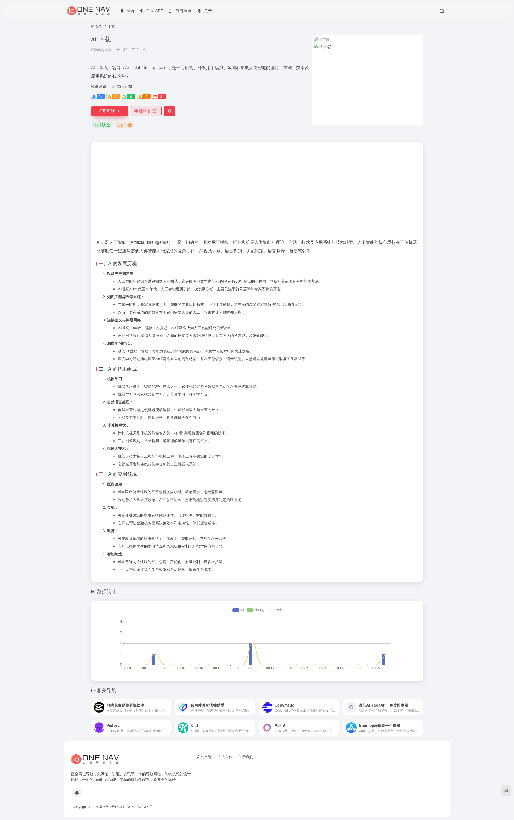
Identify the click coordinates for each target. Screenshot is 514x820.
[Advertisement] (257, 182)
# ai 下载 (124, 125)
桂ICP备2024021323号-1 (137, 806)
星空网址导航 (108, 806)
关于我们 (246, 756)
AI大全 (104, 124)
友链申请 (204, 756)
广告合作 (225, 756)
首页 (98, 26)
